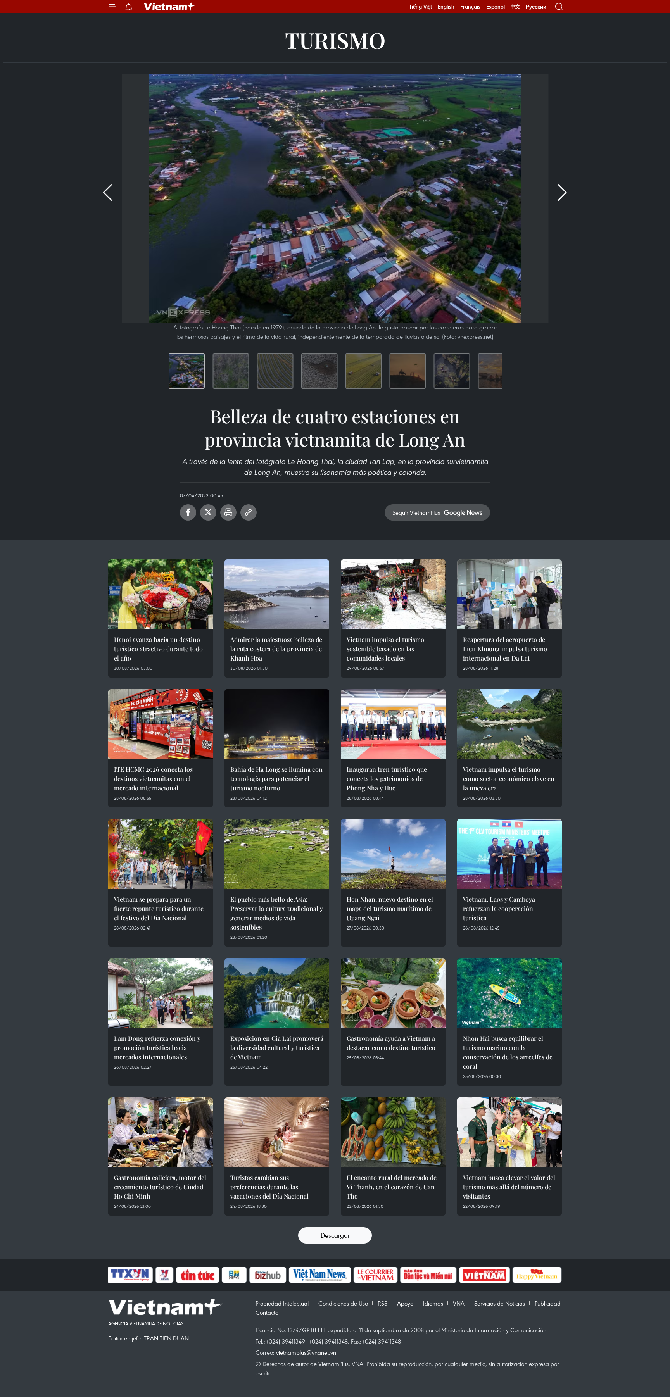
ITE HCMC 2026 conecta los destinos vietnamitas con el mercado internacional (153, 778)
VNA (459, 1303)
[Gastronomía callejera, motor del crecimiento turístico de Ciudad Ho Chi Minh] (160, 1132)
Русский (536, 7)
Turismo (335, 39)
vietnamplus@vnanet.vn (306, 1352)
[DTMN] (428, 1275)
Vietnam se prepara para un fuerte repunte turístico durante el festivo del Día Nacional (159, 908)
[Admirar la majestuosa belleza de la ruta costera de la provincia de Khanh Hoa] (276, 594)
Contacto (267, 1312)
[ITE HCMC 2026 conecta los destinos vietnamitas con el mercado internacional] (160, 724)
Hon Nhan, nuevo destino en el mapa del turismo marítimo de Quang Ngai (390, 908)
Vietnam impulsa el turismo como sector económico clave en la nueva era (508, 778)
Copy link (248, 512)
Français (470, 6)
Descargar (335, 1235)
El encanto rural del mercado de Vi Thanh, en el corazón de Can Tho (392, 1186)
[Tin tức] (197, 1275)
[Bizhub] (267, 1275)
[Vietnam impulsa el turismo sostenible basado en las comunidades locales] (393, 594)
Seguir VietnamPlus (416, 512)
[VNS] (319, 1275)
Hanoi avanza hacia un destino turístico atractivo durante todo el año (158, 648)
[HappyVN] (537, 1275)
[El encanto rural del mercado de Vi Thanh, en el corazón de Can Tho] (393, 1132)
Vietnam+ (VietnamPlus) (170, 6)
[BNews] (234, 1275)
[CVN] (375, 1275)
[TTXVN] (130, 1275)
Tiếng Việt (420, 6)
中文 (515, 6)
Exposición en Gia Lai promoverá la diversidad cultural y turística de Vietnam (276, 1047)
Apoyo (405, 1303)
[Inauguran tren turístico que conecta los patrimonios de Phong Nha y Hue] (393, 724)
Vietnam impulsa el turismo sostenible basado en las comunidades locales (385, 648)
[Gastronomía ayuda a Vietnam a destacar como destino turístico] (393, 993)
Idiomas (433, 1303)
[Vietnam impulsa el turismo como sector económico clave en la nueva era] (509, 724)
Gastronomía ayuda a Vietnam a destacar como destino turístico (391, 1043)
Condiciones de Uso (343, 1303)
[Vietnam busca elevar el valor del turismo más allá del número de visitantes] (509, 1132)
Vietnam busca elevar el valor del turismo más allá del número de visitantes (509, 1186)
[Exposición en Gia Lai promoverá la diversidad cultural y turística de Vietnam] (276, 993)
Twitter (208, 512)
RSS (382, 1303)
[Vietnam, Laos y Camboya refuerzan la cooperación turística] (509, 854)
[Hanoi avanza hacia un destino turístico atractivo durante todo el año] (160, 594)
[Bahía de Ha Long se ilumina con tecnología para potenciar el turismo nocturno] (276, 724)
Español (495, 6)
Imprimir (228, 512)
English (446, 6)
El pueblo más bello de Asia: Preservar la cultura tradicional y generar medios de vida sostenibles (276, 913)
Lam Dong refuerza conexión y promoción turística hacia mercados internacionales (157, 1047)
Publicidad (548, 1303)
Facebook (188, 512)
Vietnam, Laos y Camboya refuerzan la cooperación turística (499, 908)
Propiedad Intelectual (282, 1303)
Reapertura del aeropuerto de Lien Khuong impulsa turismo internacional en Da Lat (505, 648)
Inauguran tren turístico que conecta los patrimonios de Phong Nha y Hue (387, 778)
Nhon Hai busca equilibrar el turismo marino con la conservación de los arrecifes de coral (508, 1052)
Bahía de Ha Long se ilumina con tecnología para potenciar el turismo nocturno (276, 778)
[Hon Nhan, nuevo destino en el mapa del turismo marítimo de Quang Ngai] (393, 854)
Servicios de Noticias (499, 1303)
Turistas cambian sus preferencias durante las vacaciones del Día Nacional (269, 1186)
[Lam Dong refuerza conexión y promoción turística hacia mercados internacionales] (160, 993)
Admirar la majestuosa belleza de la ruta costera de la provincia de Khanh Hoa (276, 648)
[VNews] (164, 1275)
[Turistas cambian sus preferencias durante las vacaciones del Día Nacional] (276, 1132)
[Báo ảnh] (484, 1275)
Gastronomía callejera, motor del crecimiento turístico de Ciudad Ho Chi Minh (160, 1186)
